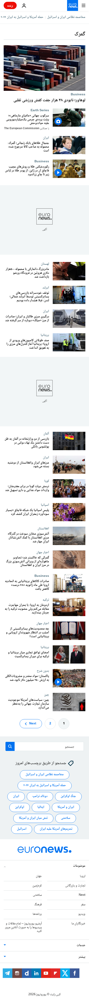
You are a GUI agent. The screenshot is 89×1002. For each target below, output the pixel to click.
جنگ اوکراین (68, 796)
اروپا (82, 876)
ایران (46, 138)
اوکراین (19, 807)
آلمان (46, 433)
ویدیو (81, 914)
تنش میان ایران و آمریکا (33, 818)
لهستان (45, 264)
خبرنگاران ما (78, 923)
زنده (10, 5)
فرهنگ (38, 904)
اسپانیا (45, 504)
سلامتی (65, 818)
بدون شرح (43, 671)
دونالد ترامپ (39, 796)
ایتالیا (40, 807)
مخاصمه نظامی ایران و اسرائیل (66, 17)
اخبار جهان (42, 552)
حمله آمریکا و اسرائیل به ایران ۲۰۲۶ (22, 17)
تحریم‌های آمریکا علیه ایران (56, 829)
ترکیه (46, 599)
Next (32, 723)
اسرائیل (21, 829)
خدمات (81, 945)
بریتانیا (45, 335)
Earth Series (40, 110)
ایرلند (45, 287)
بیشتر (82, 957)
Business (78, 94)
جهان (39, 876)
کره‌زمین (37, 885)
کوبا (46, 481)
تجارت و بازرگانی (75, 885)
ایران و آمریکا (66, 807)
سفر (83, 904)
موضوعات (79, 866)
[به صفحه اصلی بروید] (72, 5)
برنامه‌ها (37, 914)
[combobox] (44, 746)
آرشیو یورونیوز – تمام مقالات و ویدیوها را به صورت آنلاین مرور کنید (23, 927)
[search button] (10, 746)
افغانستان (43, 528)
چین (46, 694)
